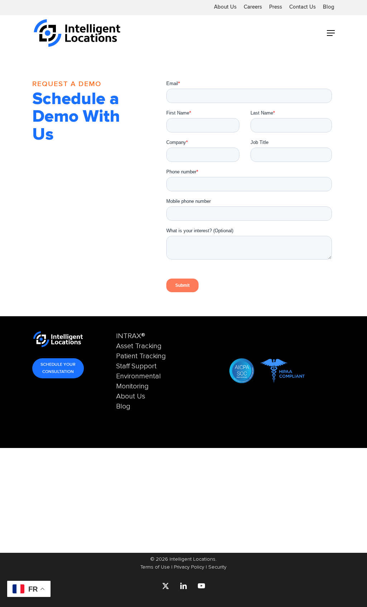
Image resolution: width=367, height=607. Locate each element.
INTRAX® (130, 336)
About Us (132, 396)
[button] (331, 33)
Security (217, 567)
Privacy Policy (189, 567)
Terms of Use (155, 567)
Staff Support (136, 366)
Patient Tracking (141, 356)
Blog (123, 406)
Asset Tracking (139, 346)
